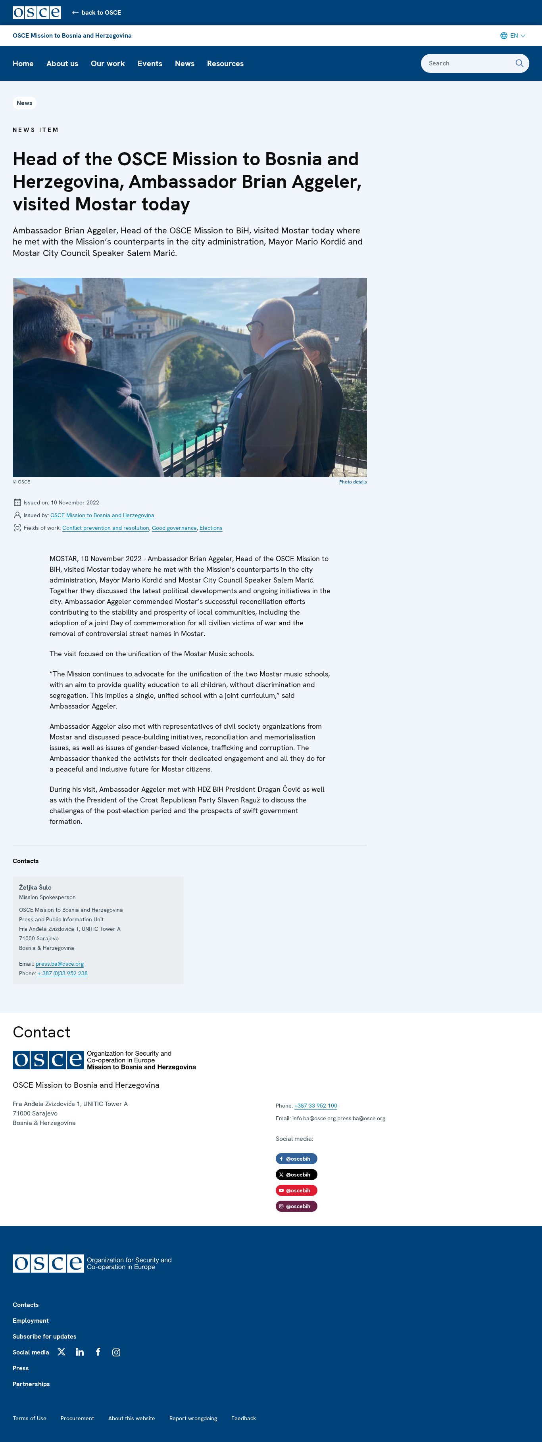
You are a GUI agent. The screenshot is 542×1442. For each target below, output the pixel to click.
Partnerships (31, 1384)
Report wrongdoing (193, 1418)
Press (21, 1368)
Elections (211, 527)
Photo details (353, 482)
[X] (61, 1352)
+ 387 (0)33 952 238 (63, 973)
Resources (225, 63)
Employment (31, 1320)
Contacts (26, 1305)
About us (62, 63)
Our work (108, 63)
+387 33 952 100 (315, 1105)
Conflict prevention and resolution (105, 527)
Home (23, 63)
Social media (31, 1352)
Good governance (174, 527)
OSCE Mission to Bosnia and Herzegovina (72, 35)
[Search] (519, 63)
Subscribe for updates (45, 1336)
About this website (131, 1418)
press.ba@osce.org (60, 963)
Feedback (243, 1418)
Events (150, 63)
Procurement (77, 1418)
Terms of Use (29, 1418)
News (184, 63)
